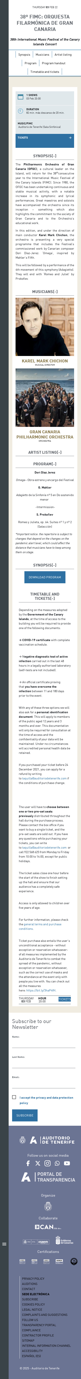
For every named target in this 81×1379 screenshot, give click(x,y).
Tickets (23, 137)
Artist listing (63, 54)
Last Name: (18, 1056)
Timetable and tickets (44, 71)
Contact (28, 1289)
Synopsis (24, 54)
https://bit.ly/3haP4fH (41, 990)
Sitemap (28, 1340)
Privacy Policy (33, 1278)
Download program (45, 577)
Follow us (30, 1320)
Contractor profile (38, 1335)
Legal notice (32, 1309)
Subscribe (30, 1299)
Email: (15, 1077)
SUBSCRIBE (24, 1115)
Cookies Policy (33, 1304)
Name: (15, 1036)
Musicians (42, 54)
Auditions (29, 1284)
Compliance (31, 1330)
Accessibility (32, 1351)
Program (31, 63)
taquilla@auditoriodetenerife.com (44, 778)
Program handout (53, 63)
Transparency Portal (39, 1325)
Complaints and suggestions (44, 1314)
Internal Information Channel (46, 1345)
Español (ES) (31, 1356)
